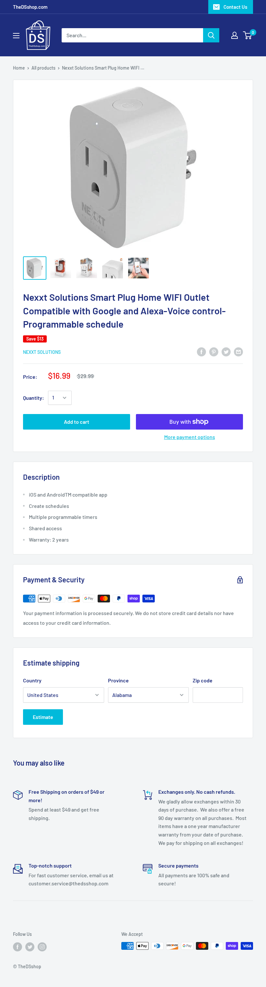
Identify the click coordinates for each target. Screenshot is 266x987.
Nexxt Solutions (42, 352)
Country (32, 680)
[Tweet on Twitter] (226, 351)
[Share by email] (238, 351)
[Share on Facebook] (201, 351)
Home (19, 68)
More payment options (189, 437)
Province (118, 680)
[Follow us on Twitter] (29, 946)
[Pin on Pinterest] (213, 351)
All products (43, 68)
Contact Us (235, 7)
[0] (248, 35)
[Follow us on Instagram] (42, 946)
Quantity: (33, 398)
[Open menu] (16, 35)
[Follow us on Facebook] (17, 946)
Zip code (202, 680)
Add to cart (76, 422)
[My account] (234, 35)
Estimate (43, 717)
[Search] (211, 35)
